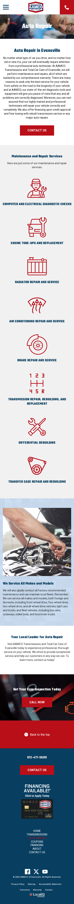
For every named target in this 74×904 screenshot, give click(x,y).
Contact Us (37, 130)
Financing (37, 845)
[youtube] (45, 871)
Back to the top (40, 734)
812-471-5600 (37, 757)
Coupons (37, 841)
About (37, 848)
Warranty (37, 890)
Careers (49, 890)
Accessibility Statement (50, 884)
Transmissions (37, 834)
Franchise (25, 890)
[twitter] (36, 871)
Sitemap (31, 884)
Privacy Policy (17, 884)
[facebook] (28, 871)
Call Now (37, 702)
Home (37, 830)
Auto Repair (37, 26)
